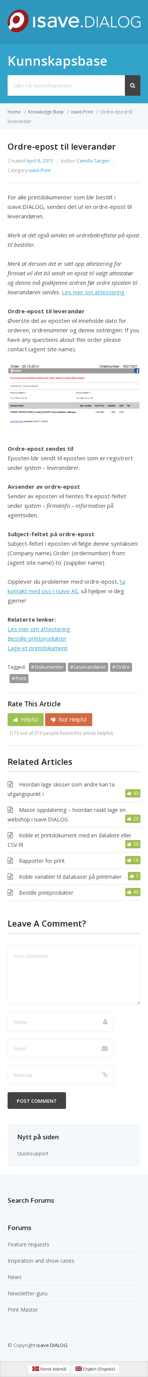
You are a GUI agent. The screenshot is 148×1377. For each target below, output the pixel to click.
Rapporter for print (42, 860)
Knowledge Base (46, 112)
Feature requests (28, 1244)
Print (21, 678)
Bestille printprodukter (46, 892)
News (15, 1277)
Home (14, 112)
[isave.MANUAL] (74, 30)
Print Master (23, 1309)
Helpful (29, 719)
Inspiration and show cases (41, 1260)
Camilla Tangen (93, 161)
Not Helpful (72, 719)
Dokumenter (49, 666)
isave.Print (82, 112)
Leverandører (90, 666)
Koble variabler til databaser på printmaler (70, 876)
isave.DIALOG (52, 1345)
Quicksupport (32, 1153)
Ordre (123, 666)
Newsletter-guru (27, 1293)
